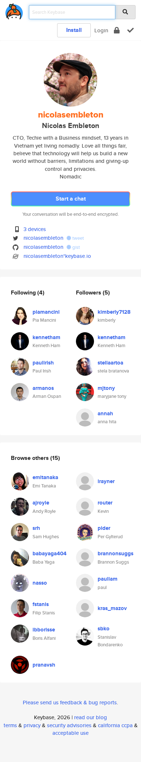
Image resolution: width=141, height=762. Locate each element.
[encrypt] (117, 30)
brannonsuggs (115, 553)
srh (36, 528)
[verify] (130, 30)
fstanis (41, 604)
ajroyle (41, 503)
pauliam (108, 579)
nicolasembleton (43, 238)
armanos (43, 388)
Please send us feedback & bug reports (70, 702)
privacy (32, 725)
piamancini (46, 312)
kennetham (46, 337)
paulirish (43, 363)
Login (101, 30)
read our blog (90, 717)
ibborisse (44, 630)
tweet (77, 238)
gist (75, 247)
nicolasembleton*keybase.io (57, 256)
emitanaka (45, 477)
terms (10, 725)
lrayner (106, 481)
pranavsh (44, 665)
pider (104, 528)
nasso (40, 583)
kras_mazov (112, 608)
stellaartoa (110, 363)
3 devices (35, 229)
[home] (14, 10)
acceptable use (70, 733)
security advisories (69, 725)
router (105, 503)
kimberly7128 (114, 312)
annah (105, 413)
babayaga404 (50, 553)
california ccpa (115, 725)
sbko (104, 629)
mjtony (106, 388)
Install (74, 30)
